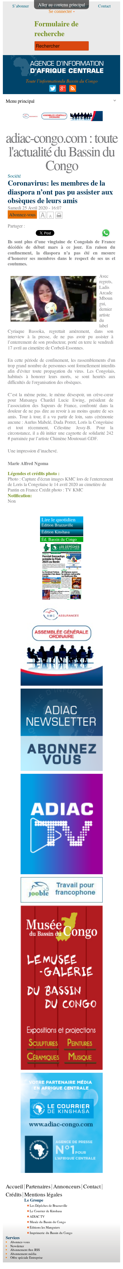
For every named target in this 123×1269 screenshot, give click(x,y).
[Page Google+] (61, 90)
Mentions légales (43, 1194)
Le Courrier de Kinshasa (46, 1211)
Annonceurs (66, 1186)
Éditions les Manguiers (45, 1227)
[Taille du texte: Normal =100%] (50, 215)
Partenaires (38, 1186)
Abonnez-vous (20, 1242)
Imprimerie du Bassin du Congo (51, 1233)
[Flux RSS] (71, 90)
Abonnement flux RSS (25, 1249)
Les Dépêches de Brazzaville (48, 1205)
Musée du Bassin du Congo (48, 1222)
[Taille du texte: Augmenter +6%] (42, 215)
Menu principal (20, 101)
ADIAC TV (37, 1216)
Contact (92, 1186)
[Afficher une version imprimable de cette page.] (59, 214)
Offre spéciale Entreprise (26, 1257)
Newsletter (17, 1246)
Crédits (13, 1194)
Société (14, 176)
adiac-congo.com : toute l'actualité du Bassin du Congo (61, 151)
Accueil (14, 1186)
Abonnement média (23, 1253)
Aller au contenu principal (61, 4)
